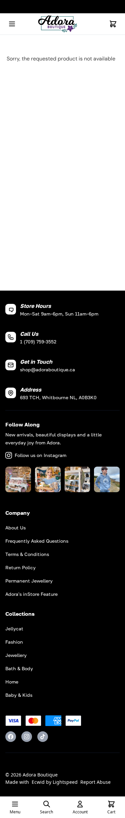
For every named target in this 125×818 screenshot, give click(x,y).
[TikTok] (42, 736)
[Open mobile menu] (12, 24)
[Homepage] (63, 24)
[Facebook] (10, 736)
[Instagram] (26, 736)
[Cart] (113, 24)
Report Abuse (95, 782)
